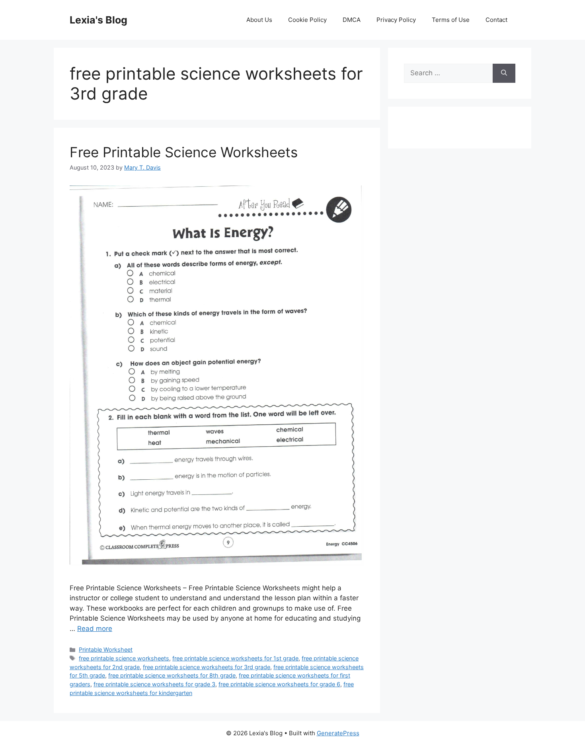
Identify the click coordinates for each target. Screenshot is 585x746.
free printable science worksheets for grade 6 (279, 684)
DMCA (352, 19)
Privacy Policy (396, 19)
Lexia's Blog (98, 20)
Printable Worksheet (106, 649)
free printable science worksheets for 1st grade (235, 658)
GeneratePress (338, 733)
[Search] (504, 73)
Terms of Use (451, 19)
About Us (259, 19)
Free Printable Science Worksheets (184, 152)
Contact (496, 19)
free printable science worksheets (124, 658)
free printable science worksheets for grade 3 (154, 684)
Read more (94, 629)
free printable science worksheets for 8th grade (172, 675)
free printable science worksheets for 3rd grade (206, 667)
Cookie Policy (307, 19)
